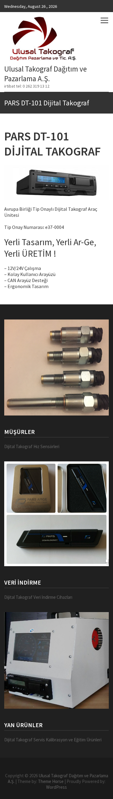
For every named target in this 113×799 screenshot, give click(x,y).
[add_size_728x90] (56, 367)
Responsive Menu (104, 20)
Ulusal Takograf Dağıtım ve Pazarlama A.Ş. (45, 73)
